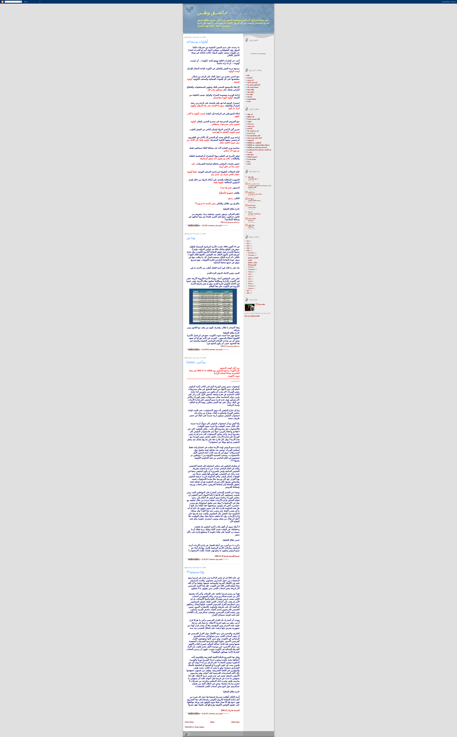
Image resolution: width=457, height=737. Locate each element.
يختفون (249, 121)
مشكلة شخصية (251, 99)
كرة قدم (249, 96)
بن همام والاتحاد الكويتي (254, 200)
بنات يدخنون (250, 126)
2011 (248, 243)
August (250, 272)
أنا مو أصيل (250, 140)
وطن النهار (251, 225)
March (250, 283)
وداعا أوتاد (250, 220)
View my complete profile (252, 316)
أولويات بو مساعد (197, 41)
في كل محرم (251, 133)
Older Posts (235, 722)
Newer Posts (189, 722)
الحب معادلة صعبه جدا (253, 135)
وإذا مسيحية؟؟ (195, 572)
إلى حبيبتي (250, 80)
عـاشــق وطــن (212, 12)
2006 (248, 293)
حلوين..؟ (249, 152)
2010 (248, 246)
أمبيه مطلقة (250, 116)
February (251, 286)
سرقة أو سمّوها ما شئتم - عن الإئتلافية (258, 145)
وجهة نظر (251, 198)
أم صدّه (250, 212)
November (251, 255)
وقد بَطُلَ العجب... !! (253, 178)
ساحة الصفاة (252, 205)
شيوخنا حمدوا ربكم (252, 87)
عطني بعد (250, 94)
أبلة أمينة (249, 77)
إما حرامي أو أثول (252, 82)
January (251, 288)
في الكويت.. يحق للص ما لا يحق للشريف (259, 149)
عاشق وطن (250, 92)
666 (248, 75)
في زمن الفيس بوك (253, 131)
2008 (248, 250)
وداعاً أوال (250, 227)
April (250, 281)
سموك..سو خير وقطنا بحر (255, 194)
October (250, 267)
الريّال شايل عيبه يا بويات (254, 138)
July (249, 274)
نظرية (249, 101)
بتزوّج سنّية (250, 154)
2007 (248, 290)
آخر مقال (250, 114)
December (251, 253)
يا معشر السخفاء (252, 157)
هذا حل (190, 238)
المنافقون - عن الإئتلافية (254, 142)
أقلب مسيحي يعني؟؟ (253, 119)
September (251, 269)
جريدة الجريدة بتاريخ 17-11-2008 (230, 346)
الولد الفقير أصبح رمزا (253, 85)
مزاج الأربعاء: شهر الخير (254, 213)
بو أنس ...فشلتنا (196, 362)
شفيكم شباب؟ (251, 159)
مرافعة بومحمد (252, 207)
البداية (249, 164)
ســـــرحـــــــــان (253, 183)
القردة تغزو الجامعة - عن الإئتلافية (257, 147)
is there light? (252, 218)
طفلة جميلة (250, 89)
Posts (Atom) (199, 727)
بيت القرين (251, 192)
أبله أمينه (249, 128)
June (249, 276)
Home (212, 722)
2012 (248, 241)
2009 (248, 248)
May (249, 279)
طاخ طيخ (251, 177)
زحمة (248, 161)
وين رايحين (250, 124)
